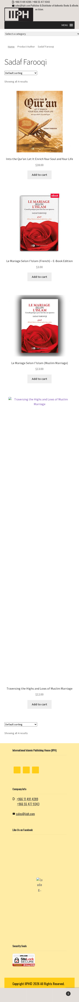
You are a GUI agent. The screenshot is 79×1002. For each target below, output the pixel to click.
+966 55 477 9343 (41, 1)
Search (39, 995)
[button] (65, 25)
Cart (61, 992)
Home (11, 46)
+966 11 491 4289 (23, 1)
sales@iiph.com (22, 5)
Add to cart (39, 175)
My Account (13, 995)
